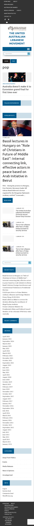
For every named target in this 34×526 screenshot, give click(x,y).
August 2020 (7, 377)
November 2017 (8, 392)
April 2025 (6, 336)
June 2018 (6, 389)
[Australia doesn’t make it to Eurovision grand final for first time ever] (17, 81)
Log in (5, 489)
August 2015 (7, 430)
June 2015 (6, 435)
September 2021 (8, 363)
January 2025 (7, 339)
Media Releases (8, 4)
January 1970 (7, 444)
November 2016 (8, 406)
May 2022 (6, 348)
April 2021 (6, 375)
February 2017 (7, 401)
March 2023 (7, 344)
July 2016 (6, 411)
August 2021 (7, 365)
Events (19, 10)
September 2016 (8, 408)
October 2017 (7, 394)
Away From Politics (10, 13)
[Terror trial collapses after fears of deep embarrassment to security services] (8, 226)
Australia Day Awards (10, 7)
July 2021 (6, 368)
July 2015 (6, 432)
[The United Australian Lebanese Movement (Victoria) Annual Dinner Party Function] (8, 212)
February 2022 (7, 356)
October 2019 (7, 382)
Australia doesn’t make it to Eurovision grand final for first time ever (17, 89)
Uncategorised (8, 475)
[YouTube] (6, 22)
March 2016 (7, 415)
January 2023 (7, 346)
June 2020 (6, 380)
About (15, 1)
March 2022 (7, 353)
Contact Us (7, 16)
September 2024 (8, 341)
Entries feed (7, 491)
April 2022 (6, 351)
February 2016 (7, 418)
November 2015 (8, 423)
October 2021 (7, 360)
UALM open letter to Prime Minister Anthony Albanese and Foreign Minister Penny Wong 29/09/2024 (16, 294)
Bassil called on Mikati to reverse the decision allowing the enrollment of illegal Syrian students (15, 302)
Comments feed (8, 493)
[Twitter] (8, 19)
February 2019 (7, 387)
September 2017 (8, 396)
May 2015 (6, 437)
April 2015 (6, 439)
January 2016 (7, 420)
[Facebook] (5, 19)
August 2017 (7, 399)
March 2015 (7, 442)
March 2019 (7, 384)
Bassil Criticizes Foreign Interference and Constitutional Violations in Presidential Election (17, 287)
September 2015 (8, 427)
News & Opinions (9, 10)
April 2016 (6, 413)
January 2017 (7, 403)
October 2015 (7, 425)
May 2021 (6, 372)
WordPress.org (8, 496)
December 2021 (8, 358)
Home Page (7, 1)
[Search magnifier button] (28, 53)
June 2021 (6, 370)
